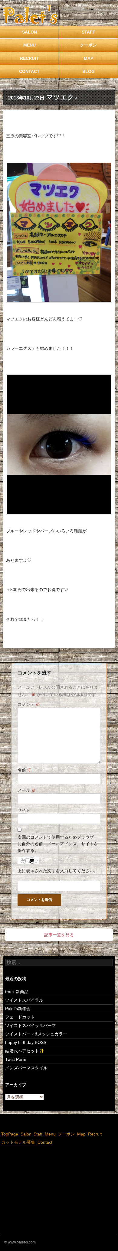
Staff (88, 32)
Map (88, 58)
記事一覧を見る (59, 934)
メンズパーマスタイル (26, 1067)
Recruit (29, 58)
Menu (29, 45)
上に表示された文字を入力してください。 (58, 870)
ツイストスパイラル (24, 1000)
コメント (29, 704)
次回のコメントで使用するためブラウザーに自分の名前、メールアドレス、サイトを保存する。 (58, 844)
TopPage (9, 1134)
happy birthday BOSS (25, 1042)
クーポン (88, 45)
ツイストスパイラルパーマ (30, 1025)
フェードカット (20, 1017)
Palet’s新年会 (18, 1008)
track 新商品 (16, 991)
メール (27, 790)
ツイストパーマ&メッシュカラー (36, 1034)
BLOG (88, 71)
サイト (24, 810)
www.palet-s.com (22, 1242)
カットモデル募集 (18, 1142)
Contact (29, 71)
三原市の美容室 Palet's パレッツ (25, 1)
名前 (24, 770)
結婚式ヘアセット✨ (24, 1050)
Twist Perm (15, 1059)
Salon (29, 32)
